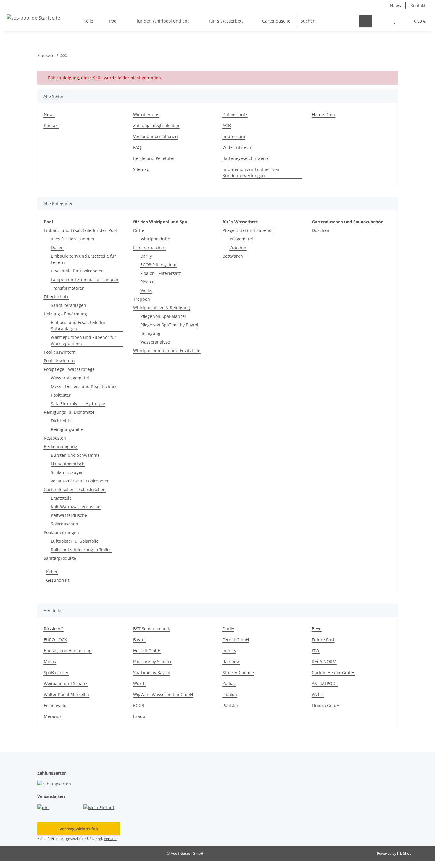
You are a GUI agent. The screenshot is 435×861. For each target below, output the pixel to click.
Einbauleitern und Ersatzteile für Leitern (83, 259)
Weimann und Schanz (65, 683)
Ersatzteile (61, 498)
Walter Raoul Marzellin (66, 694)
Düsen (57, 247)
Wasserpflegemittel (70, 378)
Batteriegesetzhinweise (246, 158)
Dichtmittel (62, 421)
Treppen (141, 299)
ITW (315, 650)
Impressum (234, 136)
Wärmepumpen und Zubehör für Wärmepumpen (83, 340)
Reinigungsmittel (68, 429)
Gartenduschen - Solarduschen (75, 489)
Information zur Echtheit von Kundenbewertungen (251, 172)
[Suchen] (365, 21)
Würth (139, 683)
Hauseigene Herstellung (67, 650)
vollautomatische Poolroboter (80, 481)
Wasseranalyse (155, 342)
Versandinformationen (155, 136)
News (395, 5)
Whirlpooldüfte (155, 239)
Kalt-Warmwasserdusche (75, 506)
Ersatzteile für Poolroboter (77, 271)
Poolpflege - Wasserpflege (69, 369)
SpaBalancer (56, 672)
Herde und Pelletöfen (154, 158)
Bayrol (139, 639)
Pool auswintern (60, 352)
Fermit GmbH (236, 639)
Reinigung (150, 333)
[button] (382, 21)
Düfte (138, 230)
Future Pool (323, 639)
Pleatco (147, 282)
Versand (110, 838)
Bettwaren (233, 256)
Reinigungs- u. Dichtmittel (70, 412)
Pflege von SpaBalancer (163, 316)
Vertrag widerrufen (78, 829)
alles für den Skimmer (73, 239)
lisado (139, 716)
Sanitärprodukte (60, 558)
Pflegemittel (241, 239)
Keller (52, 571)
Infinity (229, 650)
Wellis (146, 290)
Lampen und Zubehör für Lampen (84, 279)
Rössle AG (53, 628)
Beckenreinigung (60, 446)
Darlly (146, 256)
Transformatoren (68, 288)
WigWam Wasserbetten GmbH (163, 694)
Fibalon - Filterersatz (160, 273)
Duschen (320, 230)
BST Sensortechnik (151, 628)
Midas (50, 661)
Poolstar (231, 705)
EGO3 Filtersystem (158, 264)
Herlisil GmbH (147, 650)
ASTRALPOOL (325, 683)
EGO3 (138, 705)
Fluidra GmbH (325, 705)
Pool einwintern (59, 360)
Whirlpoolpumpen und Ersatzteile (166, 350)
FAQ (137, 147)
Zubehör (238, 247)
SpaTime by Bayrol (151, 672)
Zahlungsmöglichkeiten (156, 125)
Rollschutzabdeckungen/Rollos (81, 549)
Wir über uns (146, 114)
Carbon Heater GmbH (333, 672)
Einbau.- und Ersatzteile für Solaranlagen (78, 325)
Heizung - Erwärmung (65, 314)
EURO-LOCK (55, 639)
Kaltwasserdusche (69, 515)
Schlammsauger (67, 472)
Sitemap (141, 169)
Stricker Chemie (238, 672)
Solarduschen (64, 524)
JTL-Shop (404, 853)
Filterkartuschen (149, 247)
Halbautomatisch (68, 463)
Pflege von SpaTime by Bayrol (169, 325)
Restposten (55, 438)
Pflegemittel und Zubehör (248, 230)
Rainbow (231, 661)
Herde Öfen (323, 114)
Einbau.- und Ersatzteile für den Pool (80, 230)
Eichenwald (55, 705)
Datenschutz (235, 114)
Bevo (316, 628)
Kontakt (418, 5)
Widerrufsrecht (238, 147)
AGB (227, 125)
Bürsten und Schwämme (75, 455)
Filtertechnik (56, 296)
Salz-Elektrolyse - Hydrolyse (78, 403)
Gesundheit (57, 580)
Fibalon (230, 694)
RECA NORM (324, 661)
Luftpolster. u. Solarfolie (75, 541)
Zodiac (229, 683)
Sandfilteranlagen (68, 305)
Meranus (53, 716)
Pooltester (61, 395)
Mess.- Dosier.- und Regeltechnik (83, 386)
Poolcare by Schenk (152, 661)
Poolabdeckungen (61, 532)
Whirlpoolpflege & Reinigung (161, 307)
